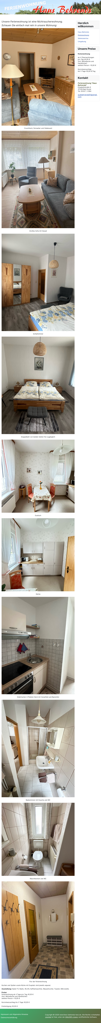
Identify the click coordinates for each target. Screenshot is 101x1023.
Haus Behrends (83, 32)
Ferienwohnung (83, 35)
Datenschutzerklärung (9, 1017)
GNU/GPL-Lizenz (71, 1017)
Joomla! (48, 1017)
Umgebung (82, 41)
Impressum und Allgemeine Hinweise (14, 1014)
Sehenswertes (83, 38)
